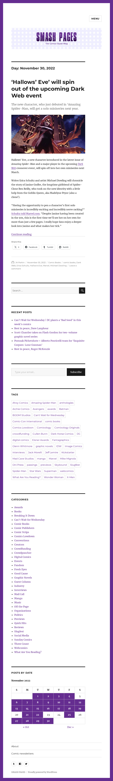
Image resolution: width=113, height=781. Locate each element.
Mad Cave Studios (23, 458)
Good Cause (21, 573)
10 (59, 702)
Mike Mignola (68, 458)
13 (16, 708)
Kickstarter (68, 452)
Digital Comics (22, 556)
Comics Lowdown (23, 427)
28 (27, 720)
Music (17, 602)
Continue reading (21, 234)
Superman (50, 471)
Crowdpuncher (22, 552)
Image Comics (73, 446)
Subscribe (76, 372)
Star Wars (35, 471)
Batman (64, 409)
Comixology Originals (66, 427)
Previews (19, 619)
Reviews (19, 627)
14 (27, 708)
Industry (19, 585)
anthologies (66, 402)
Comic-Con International (27, 421)
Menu (95, 18)
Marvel (46, 265)
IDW (59, 446)
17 (59, 708)
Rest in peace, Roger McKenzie (32, 349)
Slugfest (75, 464)
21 (27, 714)
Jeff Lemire (51, 452)
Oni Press (18, 464)
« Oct (26, 727)
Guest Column (22, 581)
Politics (18, 614)
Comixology (44, 427)
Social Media (21, 635)
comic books (69, 262)
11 (69, 702)
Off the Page (21, 606)
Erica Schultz (23, 265)
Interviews (20, 590)
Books (17, 511)
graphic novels (44, 446)
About (15, 746)
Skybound (61, 464)
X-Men (71, 477)
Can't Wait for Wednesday (49, 415)
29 (37, 720)
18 (69, 708)
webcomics (67, 471)
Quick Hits (20, 623)
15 (37, 708)
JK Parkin (20, 262)
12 (80, 702)
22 (37, 714)
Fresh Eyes (20, 569)
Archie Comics (21, 409)
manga (41, 458)
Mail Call (19, 594)
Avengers (38, 409)
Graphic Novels (23, 577)
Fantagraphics (60, 440)
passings (32, 464)
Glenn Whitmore (22, 446)
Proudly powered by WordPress (42, 772)
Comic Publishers (24, 528)
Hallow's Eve (36, 265)
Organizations (22, 610)
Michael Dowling (58, 265)
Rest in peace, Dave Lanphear (31, 328)
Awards (18, 507)
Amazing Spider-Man (43, 402)
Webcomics (21, 647)
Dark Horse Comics (62, 433)
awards (51, 409)
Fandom (19, 565)
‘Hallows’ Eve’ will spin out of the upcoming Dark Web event (47, 89)
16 (48, 708)
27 (16, 720)
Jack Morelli (35, 452)
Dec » (70, 727)
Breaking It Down (24, 515)
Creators (19, 544)
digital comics (21, 440)
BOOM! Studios (21, 415)
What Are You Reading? (27, 477)
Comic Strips (21, 532)
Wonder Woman (54, 477)
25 (69, 714)
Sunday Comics (23, 639)
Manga (18, 598)
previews (46, 464)
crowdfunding (21, 433)
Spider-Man (19, 471)
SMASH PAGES (18, 772)
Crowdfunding (22, 548)
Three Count (21, 643)
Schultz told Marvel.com (25, 213)
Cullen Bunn (40, 433)
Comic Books (54, 262)
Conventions (21, 540)
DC (78, 433)
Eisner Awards (40, 440)
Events (18, 561)
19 (80, 708)
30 (48, 720)
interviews (19, 452)
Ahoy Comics (20, 402)
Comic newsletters (22, 753)
